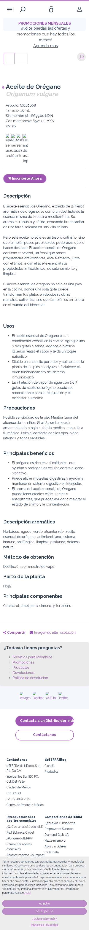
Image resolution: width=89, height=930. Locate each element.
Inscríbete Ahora (26, 178)
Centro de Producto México (24, 805)
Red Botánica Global (20, 832)
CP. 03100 (13, 793)
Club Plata (51, 852)
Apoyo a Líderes (55, 846)
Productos (21, 667)
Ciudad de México (18, 787)
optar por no (44, 911)
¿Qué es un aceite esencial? (25, 826)
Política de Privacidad (44, 924)
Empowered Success (58, 829)
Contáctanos (44, 735)
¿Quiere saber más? (44, 918)
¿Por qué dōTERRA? (19, 838)
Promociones (23, 662)
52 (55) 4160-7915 (18, 799)
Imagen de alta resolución (54, 632)
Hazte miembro (54, 840)
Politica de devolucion (30, 678)
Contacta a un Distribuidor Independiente (47, 721)
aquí (27, 892)
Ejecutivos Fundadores (59, 823)
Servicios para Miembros (32, 657)
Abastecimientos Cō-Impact (25, 855)
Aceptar (44, 903)
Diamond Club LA (56, 834)
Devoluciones (24, 673)
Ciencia (49, 765)
